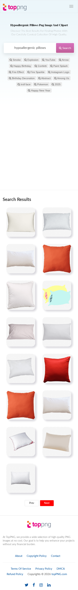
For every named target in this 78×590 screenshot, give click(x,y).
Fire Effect (17, 72)
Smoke (16, 59)
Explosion (32, 59)
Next (47, 503)
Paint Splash (60, 66)
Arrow (65, 59)
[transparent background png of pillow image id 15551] (20, 222)
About (18, 556)
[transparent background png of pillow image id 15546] (56, 332)
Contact (55, 556)
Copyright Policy (37, 556)
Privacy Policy (43, 568)
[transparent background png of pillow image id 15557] (20, 295)
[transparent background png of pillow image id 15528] (56, 368)
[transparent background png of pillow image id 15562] (20, 368)
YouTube (49, 59)
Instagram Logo (59, 72)
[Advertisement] (39, 147)
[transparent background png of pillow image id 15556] (20, 441)
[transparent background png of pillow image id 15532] (56, 258)
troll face (25, 84)
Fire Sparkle (37, 72)
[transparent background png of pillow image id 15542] (56, 222)
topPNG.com (59, 574)
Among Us (63, 78)
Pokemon (42, 84)
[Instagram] (41, 585)
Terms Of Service (21, 568)
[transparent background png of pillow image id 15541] (20, 332)
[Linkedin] (49, 585)
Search (66, 48)
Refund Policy (15, 574)
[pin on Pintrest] (30, 212)
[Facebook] (34, 585)
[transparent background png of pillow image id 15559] (56, 441)
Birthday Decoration (23, 78)
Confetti (42, 66)
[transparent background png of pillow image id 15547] (56, 405)
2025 (57, 84)
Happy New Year (40, 90)
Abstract (46, 78)
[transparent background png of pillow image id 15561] (20, 478)
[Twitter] (26, 585)
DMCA (61, 568)
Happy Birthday (22, 66)
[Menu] (71, 6)
